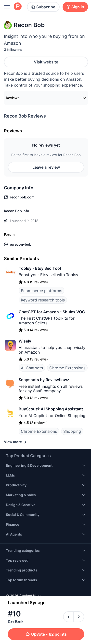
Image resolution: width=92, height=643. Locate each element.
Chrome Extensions (67, 367)
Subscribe (45, 6)
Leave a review (46, 167)
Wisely (25, 341)
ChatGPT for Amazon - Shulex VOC (52, 311)
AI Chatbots (32, 367)
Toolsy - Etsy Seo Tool (40, 268)
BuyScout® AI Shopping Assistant (51, 408)
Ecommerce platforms (41, 290)
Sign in (77, 6)
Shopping (72, 431)
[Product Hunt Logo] (18, 6)
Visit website (46, 62)
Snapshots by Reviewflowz (44, 379)
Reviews (13, 98)
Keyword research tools (43, 300)
